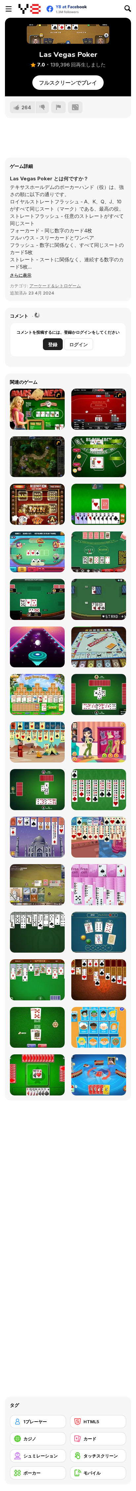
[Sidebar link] (8, 8)
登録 (52, 344)
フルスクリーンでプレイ (68, 82)
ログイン (78, 344)
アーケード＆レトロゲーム (55, 285)
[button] (20, 275)
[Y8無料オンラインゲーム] (29, 9)
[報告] (58, 107)
